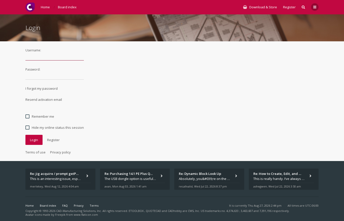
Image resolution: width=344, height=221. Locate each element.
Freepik (60, 214)
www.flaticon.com (86, 214)
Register (289, 7)
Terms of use (35, 152)
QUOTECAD (154, 211)
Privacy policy (60, 152)
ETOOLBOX (136, 211)
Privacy (79, 205)
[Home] (30, 7)
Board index (48, 205)
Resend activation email (43, 99)
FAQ (65, 205)
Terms (94, 205)
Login (34, 140)
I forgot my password (41, 88)
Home (29, 205)
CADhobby (175, 211)
